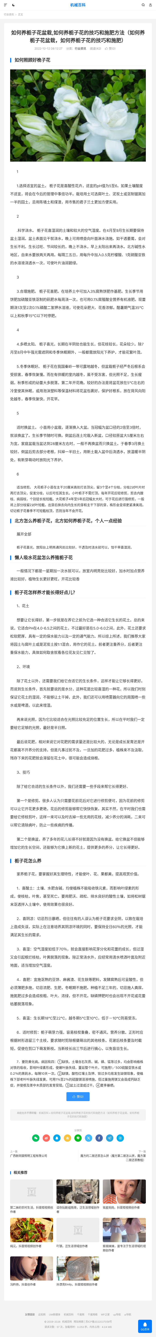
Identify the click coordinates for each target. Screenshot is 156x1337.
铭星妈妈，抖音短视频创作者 (121, 1207)
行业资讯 (9, 14)
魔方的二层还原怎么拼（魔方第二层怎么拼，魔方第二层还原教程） (113, 1158)
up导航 (117, 1314)
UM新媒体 (54, 1314)
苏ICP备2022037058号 (99, 1321)
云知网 (42, 1314)
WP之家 (105, 1314)
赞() (110, 48)
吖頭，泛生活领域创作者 (72, 1246)
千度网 (80, 1314)
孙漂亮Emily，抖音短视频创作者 (77, 1284)
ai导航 (127, 1314)
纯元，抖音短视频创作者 (25, 1246)
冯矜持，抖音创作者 (23, 1284)
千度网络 (93, 1314)
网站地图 (78, 1321)
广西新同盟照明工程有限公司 (28, 1155)
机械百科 (78, 5)
